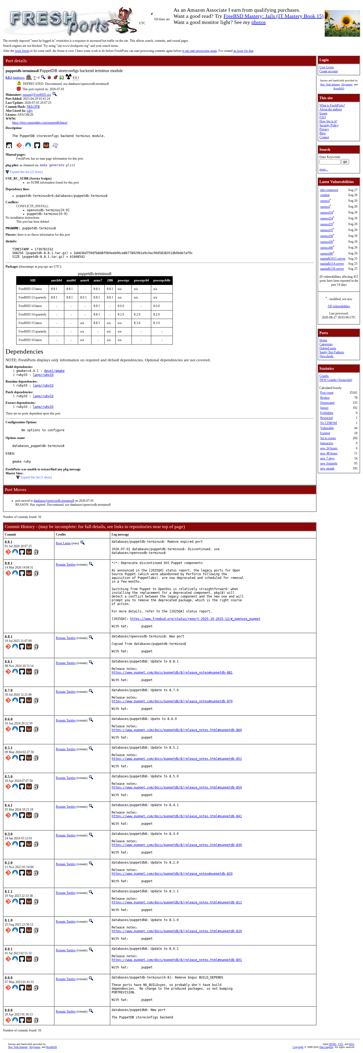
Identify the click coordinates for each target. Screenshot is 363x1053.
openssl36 (326, 236)
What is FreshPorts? (332, 105)
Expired (325, 433)
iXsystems (346, 84)
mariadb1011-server (332, 258)
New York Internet (330, 84)
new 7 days (327, 458)
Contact (324, 137)
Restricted (326, 418)
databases (19, 78)
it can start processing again (199, 51)
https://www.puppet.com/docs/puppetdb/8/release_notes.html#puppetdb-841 (177, 816)
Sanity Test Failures (331, 352)
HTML (332, 1044)
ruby (30, 111)
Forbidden (326, 413)
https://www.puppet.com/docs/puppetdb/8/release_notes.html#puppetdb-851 (177, 759)
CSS (340, 1044)
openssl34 (326, 212)
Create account (328, 71)
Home (323, 340)
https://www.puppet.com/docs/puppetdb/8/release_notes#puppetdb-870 (172, 701)
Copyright (298, 1047)
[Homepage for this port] (9, 146)
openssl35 (326, 224)
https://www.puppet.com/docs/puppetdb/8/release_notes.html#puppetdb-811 (177, 902)
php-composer (329, 190)
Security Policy (329, 125)
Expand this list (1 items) (36, 477)
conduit (325, 195)
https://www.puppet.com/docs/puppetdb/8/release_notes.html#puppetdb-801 (177, 960)
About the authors (330, 109)
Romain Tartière (66, 564)
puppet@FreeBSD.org (37, 95)
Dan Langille (326, 1047)
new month (327, 468)
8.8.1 (9, 78)
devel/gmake (54, 371)
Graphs (324, 376)
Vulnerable (327, 428)
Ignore (324, 408)
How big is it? (328, 121)
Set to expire (328, 438)
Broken (325, 398)
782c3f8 (33, 107)
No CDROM (328, 423)
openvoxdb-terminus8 (60, 501)
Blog (322, 133)
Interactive (326, 443)
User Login (326, 67)
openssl (325, 201)
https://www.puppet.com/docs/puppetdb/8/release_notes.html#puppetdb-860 (177, 730)
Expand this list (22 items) (26, 172)
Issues (323, 113)
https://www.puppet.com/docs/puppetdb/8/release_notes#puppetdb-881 (172, 672)
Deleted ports (327, 348)
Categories (326, 344)
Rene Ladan (63, 543)
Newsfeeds (326, 356)
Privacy (324, 129)
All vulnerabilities (339, 306)
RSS (351, 1044)
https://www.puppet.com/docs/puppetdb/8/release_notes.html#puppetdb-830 (177, 845)
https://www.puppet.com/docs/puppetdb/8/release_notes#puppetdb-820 (172, 874)
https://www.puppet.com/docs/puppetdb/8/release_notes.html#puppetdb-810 (177, 931)
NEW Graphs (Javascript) (335, 380)
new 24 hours (328, 448)
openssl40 (326, 248)
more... (323, 169)
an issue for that (243, 51)
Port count (326, 393)
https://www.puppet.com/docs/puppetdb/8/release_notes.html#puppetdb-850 (177, 787)
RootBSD (339, 88)
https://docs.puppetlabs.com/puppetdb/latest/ (39, 123)
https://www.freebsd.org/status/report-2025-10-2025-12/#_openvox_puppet (195, 619)
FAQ (322, 117)
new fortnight (328, 463)
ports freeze (22, 51)
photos (258, 22)
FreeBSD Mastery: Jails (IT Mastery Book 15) (273, 16)
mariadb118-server (332, 269)
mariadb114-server (332, 264)
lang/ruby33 (43, 375)
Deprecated (327, 403)
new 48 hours (328, 453)
